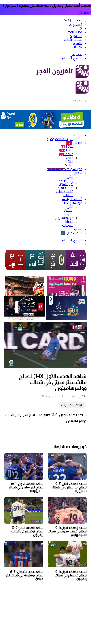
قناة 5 (69, 165)
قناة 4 (69, 161)
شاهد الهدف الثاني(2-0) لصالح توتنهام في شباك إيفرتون (27, 531)
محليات (68, 195)
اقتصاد (68, 210)
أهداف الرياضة (72, 199)
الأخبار (78, 173)
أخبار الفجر (66, 184)
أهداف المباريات (72, 405)
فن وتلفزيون (64, 218)
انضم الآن (84, 13)
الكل (70, 176)
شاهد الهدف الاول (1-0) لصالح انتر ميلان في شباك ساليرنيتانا (26, 487)
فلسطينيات (64, 191)
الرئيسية (76, 135)
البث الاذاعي (71, 233)
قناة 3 (69, 158)
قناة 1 (67, 146)
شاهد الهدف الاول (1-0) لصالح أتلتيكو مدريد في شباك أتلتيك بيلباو (67, 531)
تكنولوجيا (67, 214)
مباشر (74, 143)
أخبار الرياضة (65, 180)
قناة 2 (66, 154)
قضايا (69, 221)
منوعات (67, 225)
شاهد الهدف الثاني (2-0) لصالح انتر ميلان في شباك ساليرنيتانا (69, 487)
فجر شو (64, 169)
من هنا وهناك (72, 203)
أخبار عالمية (65, 188)
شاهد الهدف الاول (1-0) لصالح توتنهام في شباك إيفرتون (71, 575)
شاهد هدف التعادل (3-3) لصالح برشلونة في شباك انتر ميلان (24, 575)
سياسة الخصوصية (60, 139)
